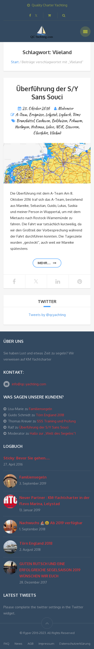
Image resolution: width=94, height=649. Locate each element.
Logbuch (64, 114)
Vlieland (55, 133)
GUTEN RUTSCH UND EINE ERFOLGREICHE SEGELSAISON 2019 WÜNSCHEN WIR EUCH (50, 569)
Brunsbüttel (25, 120)
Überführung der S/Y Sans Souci (47, 93)
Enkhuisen (59, 120)
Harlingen (22, 127)
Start (15, 62)
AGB (30, 643)
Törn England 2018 (50, 415)
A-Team (21, 114)
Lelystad (51, 114)
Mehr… (44, 263)
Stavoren (71, 127)
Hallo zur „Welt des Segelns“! (53, 433)
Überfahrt (40, 133)
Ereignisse (36, 114)
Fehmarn (75, 120)
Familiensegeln (40, 409)
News (18, 643)
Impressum (46, 643)
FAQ (6, 643)
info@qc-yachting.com (29, 384)
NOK (59, 127)
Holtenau (37, 127)
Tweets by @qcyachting (47, 315)
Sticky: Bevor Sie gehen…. (26, 458)
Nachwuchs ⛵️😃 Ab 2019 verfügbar (51, 523)
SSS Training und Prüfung (56, 421)
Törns (76, 114)
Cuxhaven (43, 120)
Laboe (50, 127)
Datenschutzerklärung (74, 643)
